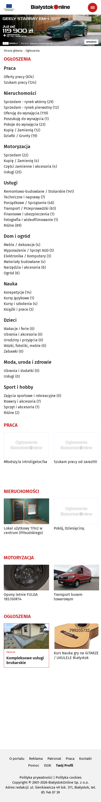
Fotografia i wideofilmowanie (28, 219)
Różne (9, 225)
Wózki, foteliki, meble (22, 345)
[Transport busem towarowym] (76, 577)
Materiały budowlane (22, 261)
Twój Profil (64, 765)
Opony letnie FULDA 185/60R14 (21, 596)
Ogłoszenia (33, 50)
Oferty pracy (14, 77)
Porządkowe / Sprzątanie (25, 202)
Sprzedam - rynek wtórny (25, 102)
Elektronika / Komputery (25, 256)
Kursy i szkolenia (18, 303)
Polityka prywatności (35, 777)
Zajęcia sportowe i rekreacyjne (30, 395)
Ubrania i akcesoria (20, 334)
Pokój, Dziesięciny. (69, 528)
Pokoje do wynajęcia (21, 124)
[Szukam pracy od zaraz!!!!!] (76, 445)
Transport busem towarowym (68, 596)
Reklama (36, 758)
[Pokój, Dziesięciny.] (76, 511)
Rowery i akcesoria (20, 401)
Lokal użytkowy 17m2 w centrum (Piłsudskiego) (23, 530)
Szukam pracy (15, 82)
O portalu (16, 758)
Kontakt (85, 758)
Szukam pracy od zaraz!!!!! (75, 461)
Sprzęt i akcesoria (19, 407)
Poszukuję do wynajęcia (24, 119)
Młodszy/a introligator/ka (25, 461)
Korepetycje (14, 292)
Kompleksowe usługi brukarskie (25, 660)
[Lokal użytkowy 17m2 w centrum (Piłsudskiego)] (26, 511)
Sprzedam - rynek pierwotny (28, 107)
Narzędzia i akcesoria (22, 267)
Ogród (9, 273)
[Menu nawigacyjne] (92, 7)
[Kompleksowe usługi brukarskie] (26, 636)
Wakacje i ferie (16, 328)
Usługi (9, 172)
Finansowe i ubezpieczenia (26, 214)
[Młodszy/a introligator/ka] (26, 445)
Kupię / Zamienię (18, 130)
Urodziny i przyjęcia (21, 340)
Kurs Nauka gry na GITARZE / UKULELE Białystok (76, 655)
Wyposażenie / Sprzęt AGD (26, 250)
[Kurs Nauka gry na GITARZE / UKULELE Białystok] (76, 636)
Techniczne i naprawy (22, 197)
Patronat (54, 758)
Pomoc (33, 765)
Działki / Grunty (17, 136)
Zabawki (11, 351)
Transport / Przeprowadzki (26, 208)
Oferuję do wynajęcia (21, 113)
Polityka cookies (69, 777)
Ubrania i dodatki (19, 370)
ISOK (47, 765)
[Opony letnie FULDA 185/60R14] (26, 577)
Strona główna (13, 50)
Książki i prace (16, 309)
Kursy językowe (16, 298)
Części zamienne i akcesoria (27, 166)
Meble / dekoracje (19, 244)
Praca (70, 758)
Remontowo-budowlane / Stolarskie (34, 191)
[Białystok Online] (50, 7)
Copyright (19, 782)
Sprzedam (12, 155)
